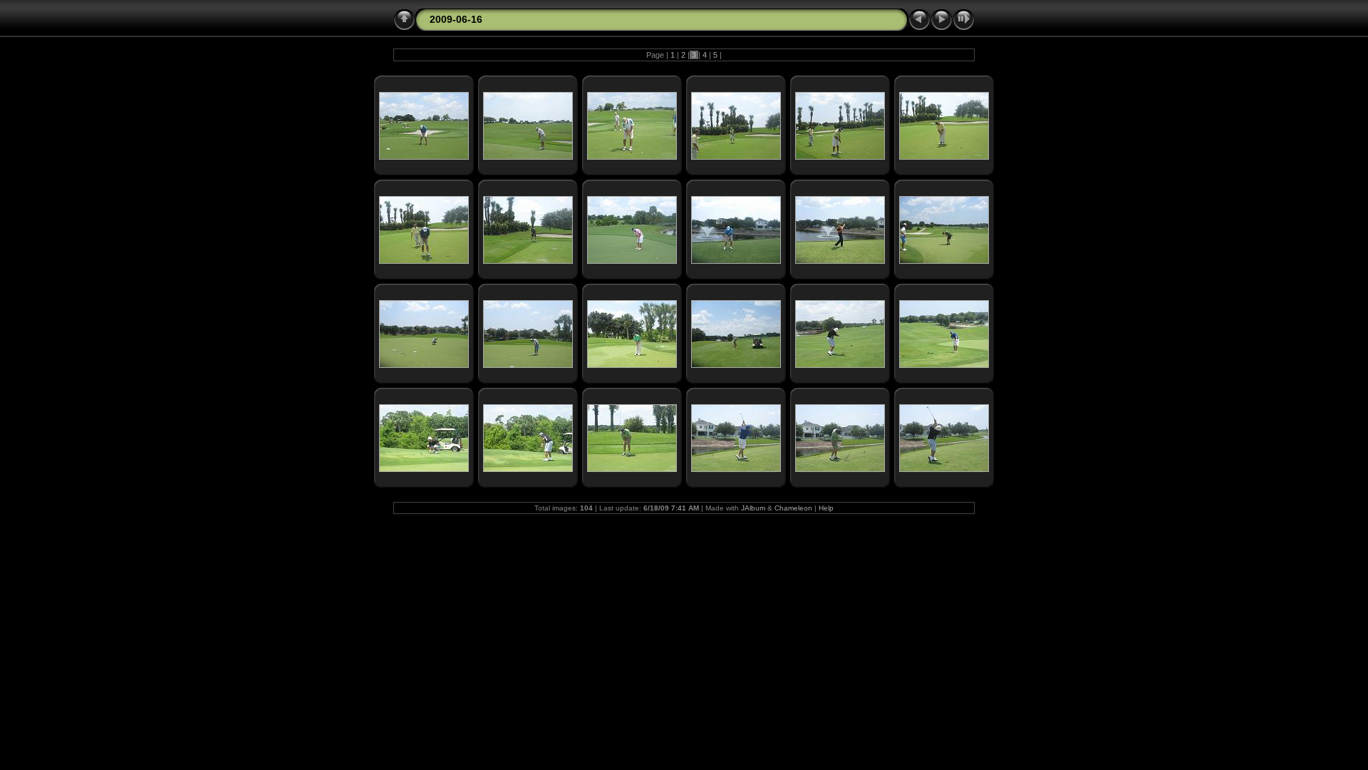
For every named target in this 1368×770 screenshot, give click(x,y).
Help (826, 508)
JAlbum (753, 508)
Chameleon (793, 508)
